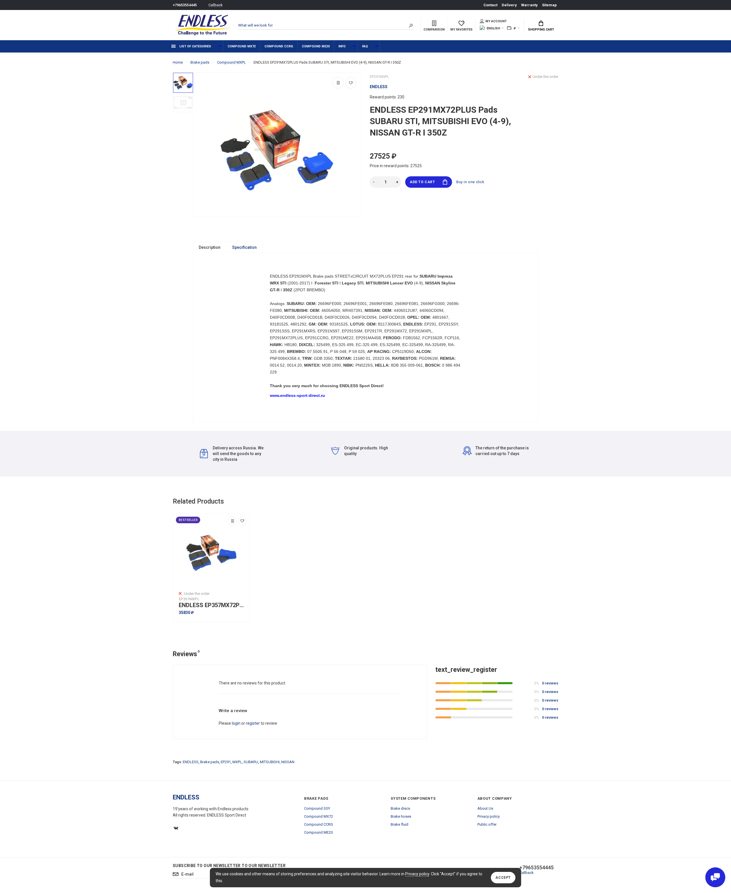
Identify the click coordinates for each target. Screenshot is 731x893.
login (236, 723)
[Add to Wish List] (351, 82)
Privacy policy (417, 874)
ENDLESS (190, 762)
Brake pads (209, 762)
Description (209, 247)
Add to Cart (422, 182)
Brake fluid (399, 824)
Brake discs (400, 808)
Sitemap (549, 5)
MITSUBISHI (270, 762)
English (493, 28)
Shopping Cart (541, 29)
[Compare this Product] (338, 82)
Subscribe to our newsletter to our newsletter (229, 865)
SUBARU (251, 762)
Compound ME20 (316, 46)
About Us (485, 808)
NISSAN (287, 762)
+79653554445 (185, 5)
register (253, 723)
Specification (244, 247)
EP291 (226, 762)
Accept (503, 878)
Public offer (487, 824)
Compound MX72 (242, 46)
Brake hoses (401, 816)
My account (496, 21)
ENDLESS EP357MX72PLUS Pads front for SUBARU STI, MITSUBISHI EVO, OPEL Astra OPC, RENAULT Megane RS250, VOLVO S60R (213, 605)
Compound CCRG (278, 46)
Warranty (529, 5)
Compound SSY (317, 808)
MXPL (237, 762)
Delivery (509, 5)
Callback (215, 5)
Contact (490, 5)
